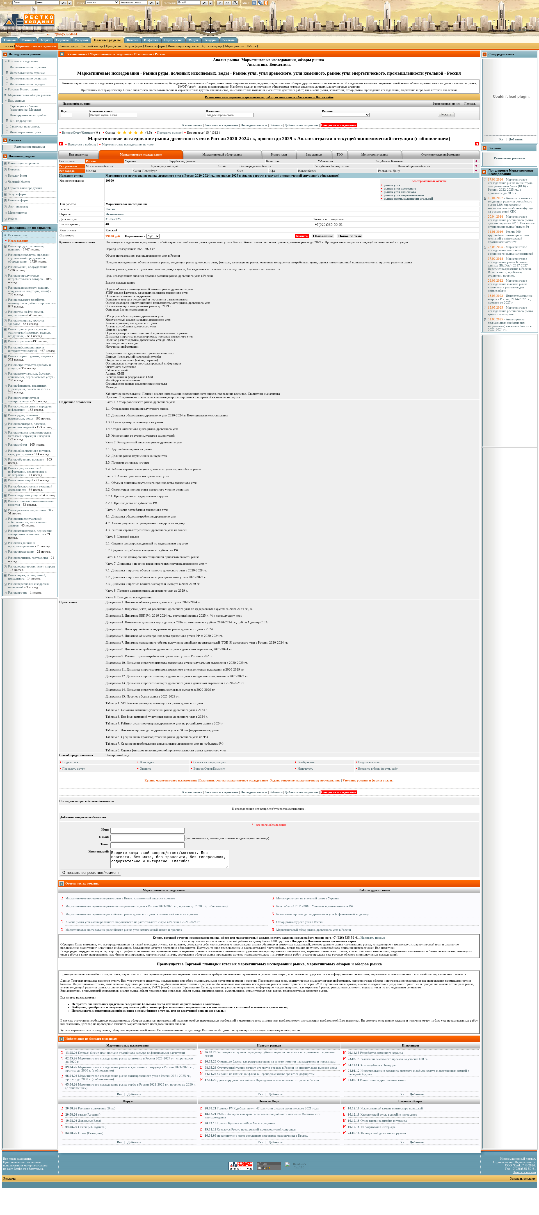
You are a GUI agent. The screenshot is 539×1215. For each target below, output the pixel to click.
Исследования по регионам (28, 78)
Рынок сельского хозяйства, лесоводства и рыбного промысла (31, 301)
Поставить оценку (169, 132)
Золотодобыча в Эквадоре (372, 1065)
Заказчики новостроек (25, 126)
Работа (251, 46)
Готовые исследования (23, 61)
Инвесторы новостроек (25, 132)
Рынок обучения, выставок (26, 459)
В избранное (306, 762)
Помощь (470, 103)
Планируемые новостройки (28, 115)
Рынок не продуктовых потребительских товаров (25, 277)
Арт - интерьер (212, 46)
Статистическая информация (440, 154)
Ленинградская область (255, 166)
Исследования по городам (27, 84)
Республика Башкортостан (332, 166)
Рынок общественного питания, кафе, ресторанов (29, 452)
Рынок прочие (17, 592)
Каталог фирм (69, 46)
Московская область (99, 166)
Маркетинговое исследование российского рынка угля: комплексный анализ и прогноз (123, 929)
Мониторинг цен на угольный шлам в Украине (307, 898)
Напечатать (305, 768)
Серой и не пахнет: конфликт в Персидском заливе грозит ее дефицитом (259, 1073)
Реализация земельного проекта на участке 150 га (388, 1059)
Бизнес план (279, 154)
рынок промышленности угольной (408, 198)
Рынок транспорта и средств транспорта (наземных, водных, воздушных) (29, 332)
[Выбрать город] (476, 171)
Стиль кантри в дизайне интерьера (377, 1120)
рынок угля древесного (400, 188)
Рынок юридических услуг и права (31, 566)
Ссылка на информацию (209, 762)
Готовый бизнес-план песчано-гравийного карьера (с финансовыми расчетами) (125, 1052)
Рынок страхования (21, 551)
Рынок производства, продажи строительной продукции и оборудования (28, 258)
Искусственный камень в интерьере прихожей (385, 1108)
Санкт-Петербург (145, 170)
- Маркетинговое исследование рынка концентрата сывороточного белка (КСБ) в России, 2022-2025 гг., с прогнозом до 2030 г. (510, 186)
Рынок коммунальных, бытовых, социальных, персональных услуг (30, 375)
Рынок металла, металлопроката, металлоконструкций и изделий (30, 434)
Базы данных (16, 100)
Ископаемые (115, 214)
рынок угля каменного (400, 191)
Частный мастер (92, 46)
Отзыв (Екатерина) (84, 1133)
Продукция (113, 46)
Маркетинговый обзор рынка (222, 154)
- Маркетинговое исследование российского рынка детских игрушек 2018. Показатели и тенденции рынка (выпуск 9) (511, 221)
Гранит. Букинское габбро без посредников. (240, 1123)
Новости (7, 46)
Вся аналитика (17, 235)
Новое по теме (349, 236)
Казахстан (273, 161)
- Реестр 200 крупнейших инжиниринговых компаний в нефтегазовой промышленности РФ (508, 236)
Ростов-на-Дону (389, 170)
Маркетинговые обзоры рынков (29, 95)
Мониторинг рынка (374, 154)
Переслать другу (73, 768)
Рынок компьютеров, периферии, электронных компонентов (30, 532)
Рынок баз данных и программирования (21, 544)
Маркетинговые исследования (36, 46)
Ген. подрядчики (21, 120)
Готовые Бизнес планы (23, 89)
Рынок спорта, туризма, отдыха (29, 356)
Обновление (323, 236)
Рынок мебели (17, 444)
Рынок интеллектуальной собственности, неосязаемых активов (27, 522)
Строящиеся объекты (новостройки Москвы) (25, 107)
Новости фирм (155, 46)
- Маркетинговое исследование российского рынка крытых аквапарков (510, 311)
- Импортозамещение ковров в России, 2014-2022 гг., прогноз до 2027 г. (510, 299)
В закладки (147, 762)
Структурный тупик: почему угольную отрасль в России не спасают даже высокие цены (271, 1067)
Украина (130, 161)
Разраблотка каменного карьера (375, 1052)
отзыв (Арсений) (83, 1114)
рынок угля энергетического (404, 195)
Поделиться (70, 762)
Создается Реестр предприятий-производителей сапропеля (250, 1129)
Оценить (145, 768)
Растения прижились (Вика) (90, 1108)
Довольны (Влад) (83, 1120)
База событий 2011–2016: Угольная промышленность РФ (314, 906)
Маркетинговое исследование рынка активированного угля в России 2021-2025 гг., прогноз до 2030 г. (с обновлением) (146, 906)
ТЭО (340, 154)
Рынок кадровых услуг (23, 495)
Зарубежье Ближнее (389, 161)
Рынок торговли (19, 341)
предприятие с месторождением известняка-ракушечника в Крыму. (256, 1135)
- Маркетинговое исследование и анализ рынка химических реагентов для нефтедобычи (507, 285)
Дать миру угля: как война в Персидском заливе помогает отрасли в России (262, 1080)
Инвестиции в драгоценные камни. (377, 1080)
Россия (110, 209)
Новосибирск (307, 170)
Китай (222, 166)
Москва (91, 170)
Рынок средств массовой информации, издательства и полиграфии (27, 471)
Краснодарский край (165, 166)
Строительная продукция (25, 188)
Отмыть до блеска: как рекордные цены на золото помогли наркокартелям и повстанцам (270, 1061)
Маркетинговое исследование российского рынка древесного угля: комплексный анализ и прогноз (131, 914)
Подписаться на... (370, 762)
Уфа (272, 170)
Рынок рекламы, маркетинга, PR (29, 510)
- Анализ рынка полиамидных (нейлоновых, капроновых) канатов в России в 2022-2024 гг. (509, 324)
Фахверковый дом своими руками (377, 1133)
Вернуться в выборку (82, 144)
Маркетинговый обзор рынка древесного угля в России (313, 929)
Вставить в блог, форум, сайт (378, 768)
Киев (240, 170)
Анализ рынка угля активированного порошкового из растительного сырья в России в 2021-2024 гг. (133, 922)
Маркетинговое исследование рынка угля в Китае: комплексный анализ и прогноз (120, 898)
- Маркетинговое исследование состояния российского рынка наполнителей (510, 250)
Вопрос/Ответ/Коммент (77, 132)
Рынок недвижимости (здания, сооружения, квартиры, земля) (28, 289)
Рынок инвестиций (20, 480)
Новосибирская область (414, 166)
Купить (302, 236)
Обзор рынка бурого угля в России (299, 922)
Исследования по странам (27, 72)
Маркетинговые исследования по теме (128, 144)
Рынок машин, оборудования (27, 266)
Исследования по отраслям (28, 67)
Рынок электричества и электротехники (23, 399)
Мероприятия (234, 46)
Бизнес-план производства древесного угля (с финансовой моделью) (322, 914)
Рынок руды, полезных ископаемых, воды (23, 416)
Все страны (66, 161)
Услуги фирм (133, 46)
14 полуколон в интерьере (372, 1127)
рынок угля (392, 185)
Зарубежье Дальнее (182, 161)
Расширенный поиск (446, 103)
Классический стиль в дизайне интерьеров (382, 1114)
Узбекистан (325, 161)
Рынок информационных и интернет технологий (26, 349)
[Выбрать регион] (476, 166)
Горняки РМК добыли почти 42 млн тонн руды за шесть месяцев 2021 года (262, 1108)
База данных (314, 154)
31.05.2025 (113, 219)
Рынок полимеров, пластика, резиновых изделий (27, 425)
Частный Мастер (19, 181)
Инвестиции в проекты (183, 46)
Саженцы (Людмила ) (85, 1127)
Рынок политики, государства (28, 557)
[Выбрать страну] (476, 161)
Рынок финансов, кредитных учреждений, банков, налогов (28, 387)
